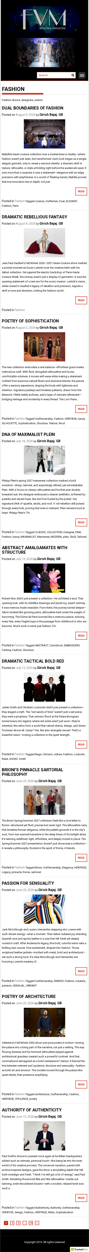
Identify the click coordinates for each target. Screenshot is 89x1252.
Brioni (38, 867)
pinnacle (17, 872)
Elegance (67, 867)
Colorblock (56, 645)
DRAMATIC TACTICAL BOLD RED (33, 661)
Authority (55, 1207)
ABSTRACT (41, 645)
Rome (26, 872)
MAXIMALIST (28, 536)
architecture (42, 1094)
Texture (53, 423)
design (19, 1212)
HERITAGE (71, 418)
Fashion (20, 201)
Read (81, 191)
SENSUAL (19, 985)
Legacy (6, 872)
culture (58, 754)
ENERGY (59, 981)
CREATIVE (7, 1212)
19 (30, 1223)
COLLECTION (54, 532)
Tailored (82, 536)
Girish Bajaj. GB (51, 115)
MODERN (56, 536)
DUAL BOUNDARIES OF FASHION (32, 108)
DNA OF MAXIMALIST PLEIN (28, 434)
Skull (73, 536)
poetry (33, 1098)
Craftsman (52, 201)
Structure (42, 423)
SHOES (13, 758)
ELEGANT (71, 201)
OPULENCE (21, 1098)
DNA (78, 532)
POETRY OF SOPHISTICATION (30, 320)
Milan (51, 1212)
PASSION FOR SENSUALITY (28, 883)
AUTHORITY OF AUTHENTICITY (32, 1109)
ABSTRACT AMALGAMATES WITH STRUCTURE (34, 550)
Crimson (48, 754)
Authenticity (42, 1207)
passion (7, 985)
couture (39, 201)
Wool (62, 423)
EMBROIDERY (72, 645)
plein (66, 536)
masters (80, 981)
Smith (22, 758)
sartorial (36, 872)
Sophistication (27, 423)
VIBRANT (31, 985)
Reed (5, 758)
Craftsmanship (44, 418)
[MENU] (82, 75)
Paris (15, 205)
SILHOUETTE (9, 423)
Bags (38, 754)
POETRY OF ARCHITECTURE (29, 996)
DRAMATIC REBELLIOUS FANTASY (34, 216)
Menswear (43, 536)
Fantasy (6, 650)
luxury (81, 418)
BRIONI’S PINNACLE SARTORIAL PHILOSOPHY (32, 772)
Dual (62, 201)
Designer (69, 532)
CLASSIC (40, 532)
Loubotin (79, 754)
